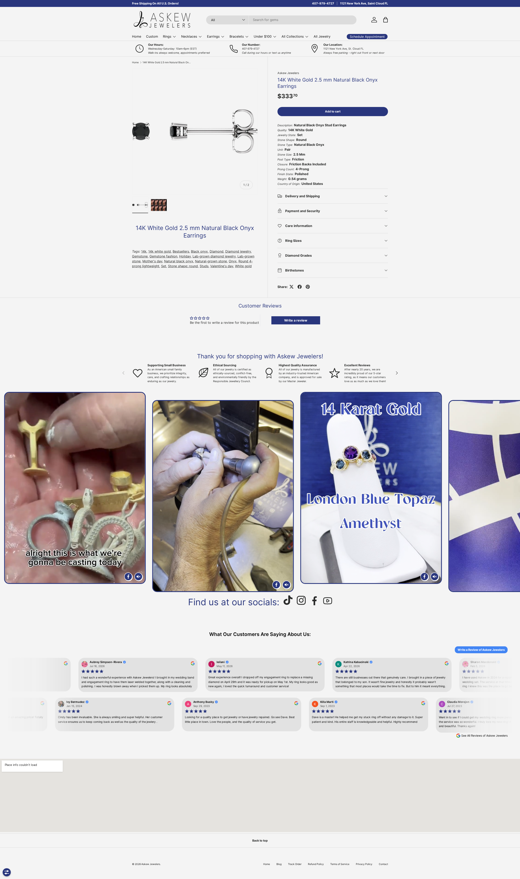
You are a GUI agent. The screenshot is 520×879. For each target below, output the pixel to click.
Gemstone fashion (163, 256)
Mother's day (152, 261)
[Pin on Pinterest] (308, 287)
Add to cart (332, 111)
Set (163, 266)
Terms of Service (339, 864)
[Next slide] (512, 492)
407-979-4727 (323, 3)
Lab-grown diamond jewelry (214, 256)
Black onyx (199, 251)
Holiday (185, 256)
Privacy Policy (364, 864)
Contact (383, 864)
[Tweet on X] (291, 287)
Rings (167, 36)
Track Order (294, 864)
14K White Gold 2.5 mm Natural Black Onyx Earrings (167, 62)
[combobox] (281, 19)
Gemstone (140, 256)
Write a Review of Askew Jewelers (481, 649)
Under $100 (263, 36)
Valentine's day (221, 266)
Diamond (216, 251)
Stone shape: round (183, 266)
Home (136, 36)
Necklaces (189, 36)
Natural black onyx (178, 261)
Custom (152, 36)
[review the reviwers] (63, 664)
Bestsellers (181, 251)
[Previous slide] (8, 492)
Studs (204, 266)
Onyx (233, 261)
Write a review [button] (295, 320)
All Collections (293, 36)
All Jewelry (322, 36)
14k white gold (159, 251)
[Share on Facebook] (300, 287)
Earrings (213, 36)
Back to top (260, 840)
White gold (243, 266)
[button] (385, 19)
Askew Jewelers (288, 73)
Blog (279, 864)
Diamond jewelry (238, 251)
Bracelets (237, 36)
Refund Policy (316, 864)
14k (143, 251)
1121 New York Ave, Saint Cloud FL (364, 3)
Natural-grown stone (211, 261)
